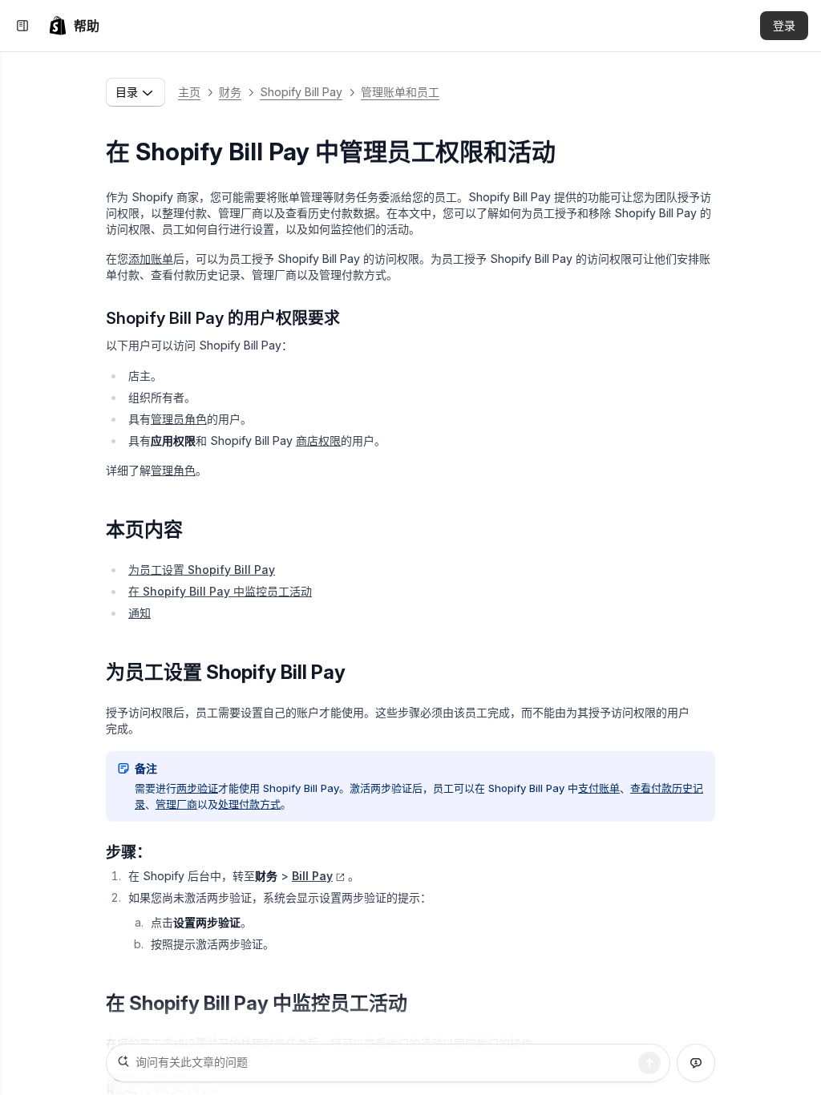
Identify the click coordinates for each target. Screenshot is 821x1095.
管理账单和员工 (400, 92)
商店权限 (318, 440)
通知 (139, 613)
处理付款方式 (249, 804)
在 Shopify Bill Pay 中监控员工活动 (220, 591)
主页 (189, 92)
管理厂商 (176, 804)
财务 (230, 92)
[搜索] (649, 1063)
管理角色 (173, 470)
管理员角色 (179, 419)
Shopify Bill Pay (301, 92)
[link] (73, 25)
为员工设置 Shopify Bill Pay (201, 569)
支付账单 (599, 788)
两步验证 (197, 788)
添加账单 (150, 258)
